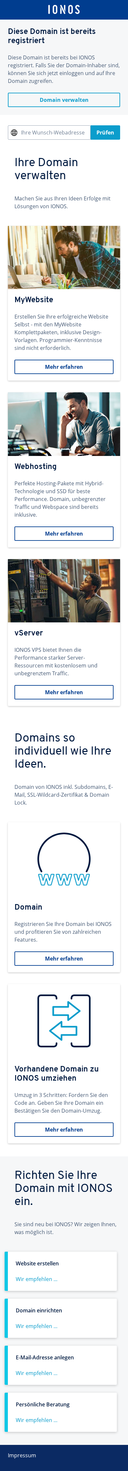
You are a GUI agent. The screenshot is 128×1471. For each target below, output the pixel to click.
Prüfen (105, 132)
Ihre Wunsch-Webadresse (53, 132)
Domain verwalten (64, 99)
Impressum (22, 1455)
